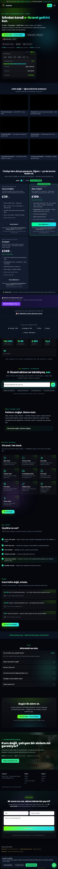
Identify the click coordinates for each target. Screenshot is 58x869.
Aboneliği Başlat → (44, 224)
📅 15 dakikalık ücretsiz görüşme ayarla (29, 313)
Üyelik (26, 778)
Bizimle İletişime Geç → (11, 304)
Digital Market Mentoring (30, 849)
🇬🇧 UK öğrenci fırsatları (8, 44)
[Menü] (54, 5)
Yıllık (27, 180)
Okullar (26, 776)
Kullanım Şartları (10, 229)
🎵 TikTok (38, 328)
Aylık (17, 180)
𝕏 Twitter (47, 328)
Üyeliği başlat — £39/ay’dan (35, 35)
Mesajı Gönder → (29, 828)
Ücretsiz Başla (8, 511)
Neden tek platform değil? (11, 662)
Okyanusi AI (10, 849)
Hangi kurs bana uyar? (23, 390)
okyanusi (9, 5)
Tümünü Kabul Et (31, 865)
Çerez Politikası (6, 861)
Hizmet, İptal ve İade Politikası (18, 227)
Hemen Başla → (14, 224)
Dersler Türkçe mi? (9, 667)
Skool (42, 780)
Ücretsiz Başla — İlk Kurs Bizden (13, 35)
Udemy (43, 778)
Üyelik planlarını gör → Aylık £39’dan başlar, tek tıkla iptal (29, 635)
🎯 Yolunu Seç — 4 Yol (9, 39)
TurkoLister (12, 851)
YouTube (43, 776)
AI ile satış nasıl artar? (49, 390)
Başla (49, 5)
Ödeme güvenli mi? (9, 684)
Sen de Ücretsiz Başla (10, 624)
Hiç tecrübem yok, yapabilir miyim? (13, 653)
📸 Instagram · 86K (27, 328)
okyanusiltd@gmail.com (7, 778)
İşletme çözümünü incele (10, 760)
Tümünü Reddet (8, 865)
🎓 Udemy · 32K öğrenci (29, 332)
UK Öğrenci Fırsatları (30, 780)
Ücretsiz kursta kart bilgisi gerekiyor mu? (15, 673)
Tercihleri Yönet (19, 865)
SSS (26, 783)
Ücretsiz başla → (47, 1)
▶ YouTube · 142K (13, 328)
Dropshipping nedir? (36, 390)
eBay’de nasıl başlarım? (9, 390)
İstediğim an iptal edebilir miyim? (13, 678)
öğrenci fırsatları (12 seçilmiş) (23, 1)
